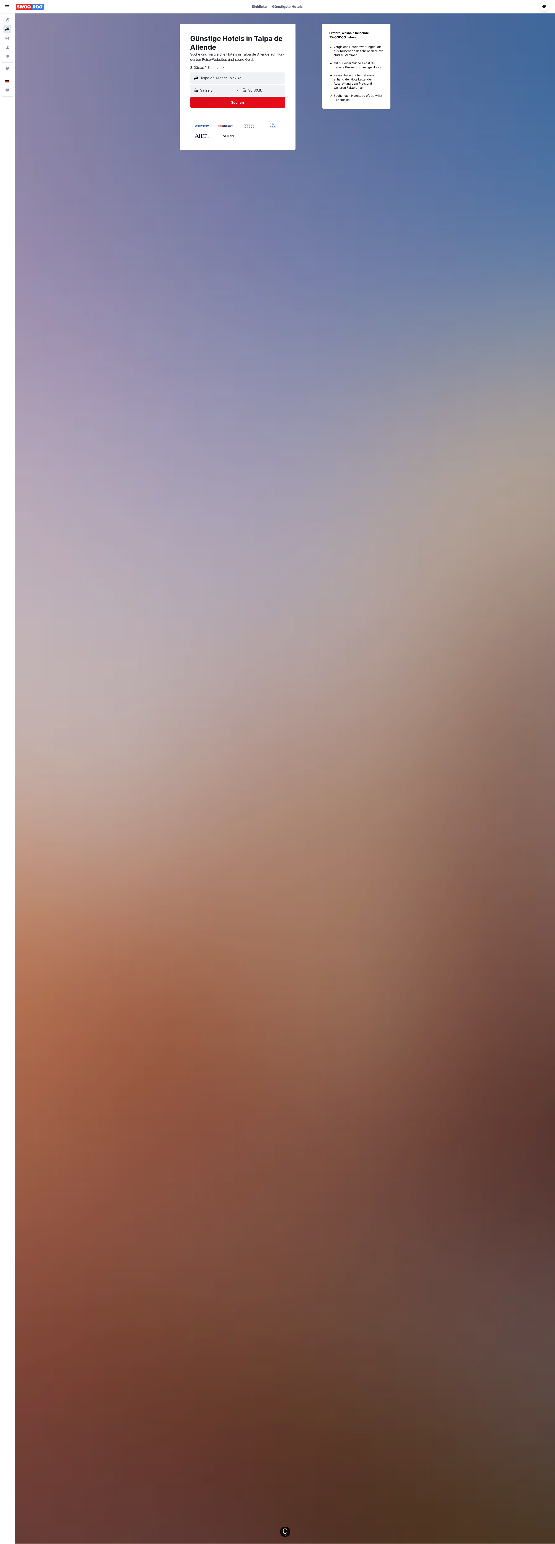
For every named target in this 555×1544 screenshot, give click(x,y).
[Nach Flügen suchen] (7, 20)
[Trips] (7, 68)
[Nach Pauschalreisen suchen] (7, 47)
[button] (7, 6)
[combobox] (207, 68)
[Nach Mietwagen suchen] (7, 38)
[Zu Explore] (7, 56)
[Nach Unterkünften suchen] (7, 29)
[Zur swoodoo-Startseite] (30, 7)
